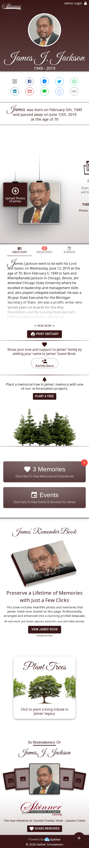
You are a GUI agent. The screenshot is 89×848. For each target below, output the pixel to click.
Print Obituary (47, 334)
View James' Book (44, 629)
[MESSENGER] (44, 81)
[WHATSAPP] (74, 81)
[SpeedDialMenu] (79, 838)
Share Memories (47, 828)
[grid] (44, 191)
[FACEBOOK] (29, 81)
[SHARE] (59, 91)
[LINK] (74, 91)
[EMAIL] (29, 91)
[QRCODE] (15, 81)
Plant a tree (44, 396)
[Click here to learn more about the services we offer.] (44, 809)
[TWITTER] (59, 81)
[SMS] (44, 91)
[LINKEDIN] (15, 91)
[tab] (19, 250)
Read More (44, 325)
